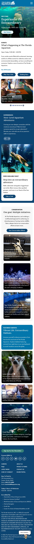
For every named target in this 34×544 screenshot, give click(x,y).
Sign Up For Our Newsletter (12, 451)
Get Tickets (7, 32)
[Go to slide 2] (15, 105)
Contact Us (20, 469)
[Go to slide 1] (13, 105)
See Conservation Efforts (17, 230)
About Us (20, 464)
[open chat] (26, 536)
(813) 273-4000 (9, 482)
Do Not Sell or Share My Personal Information (13, 537)
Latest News (5, 469)
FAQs (2, 466)
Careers (4, 464)
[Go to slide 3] (17, 105)
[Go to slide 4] (19, 105)
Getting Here (24, 74)
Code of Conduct (7, 472)
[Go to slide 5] (21, 105)
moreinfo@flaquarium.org (12, 484)
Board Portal (21, 472)
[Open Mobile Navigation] (31, 3)
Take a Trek (9, 196)
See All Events (6, 69)
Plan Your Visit (8, 74)
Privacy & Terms (22, 466)
